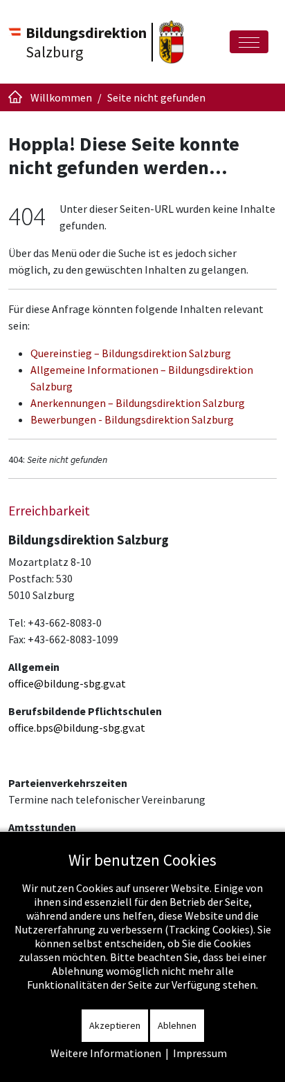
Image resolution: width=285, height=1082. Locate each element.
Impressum (200, 1053)
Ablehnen (177, 1025)
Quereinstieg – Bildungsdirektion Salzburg (130, 353)
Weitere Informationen (105, 1053)
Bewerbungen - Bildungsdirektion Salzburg (132, 419)
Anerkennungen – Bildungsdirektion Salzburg (137, 403)
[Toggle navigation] (249, 41)
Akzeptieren (114, 1025)
